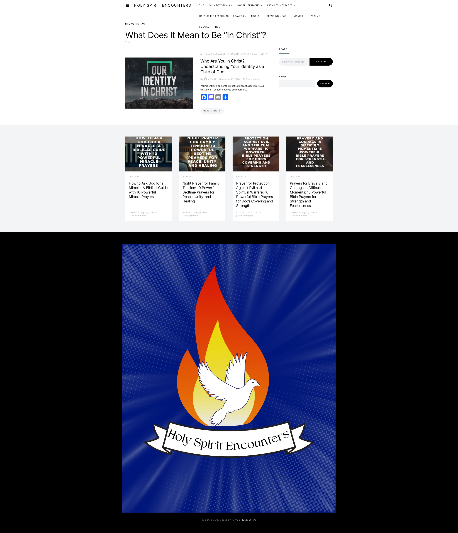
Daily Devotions (219, 5)
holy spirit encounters (162, 5)
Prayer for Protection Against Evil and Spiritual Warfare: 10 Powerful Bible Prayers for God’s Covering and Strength (254, 194)
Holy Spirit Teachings (214, 16)
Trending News (277, 16)
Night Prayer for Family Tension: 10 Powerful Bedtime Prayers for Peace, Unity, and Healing (200, 192)
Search (321, 61)
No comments (253, 79)
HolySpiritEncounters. (244, 519)
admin (212, 79)
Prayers (238, 16)
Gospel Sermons (248, 5)
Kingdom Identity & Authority (248, 54)
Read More (210, 110)
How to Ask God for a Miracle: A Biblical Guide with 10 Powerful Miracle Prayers (148, 190)
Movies (298, 16)
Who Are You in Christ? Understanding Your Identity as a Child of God (232, 66)
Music (255, 16)
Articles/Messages (280, 5)
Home (200, 5)
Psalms (315, 16)
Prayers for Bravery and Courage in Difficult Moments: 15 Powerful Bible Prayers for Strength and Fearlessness (309, 194)
